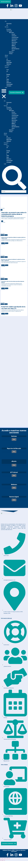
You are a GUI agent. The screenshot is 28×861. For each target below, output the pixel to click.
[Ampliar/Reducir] (1, 858)
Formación (6, 142)
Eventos (6, 67)
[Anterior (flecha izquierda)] (1, 860)
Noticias (6, 26)
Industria (14, 47)
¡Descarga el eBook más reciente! (9, 321)
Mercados (11, 32)
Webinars (9, 141)
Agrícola (14, 44)
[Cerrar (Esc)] (9, 858)
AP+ (6, 21)
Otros (13, 50)
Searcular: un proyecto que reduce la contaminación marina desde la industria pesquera (13, 214)
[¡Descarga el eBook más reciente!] (2, 319)
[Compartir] (6, 858)
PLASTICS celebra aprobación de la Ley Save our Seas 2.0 (13, 307)
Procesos (9, 29)
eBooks (5, 133)
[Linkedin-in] (11, 5)
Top (1, 209)
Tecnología (9, 31)
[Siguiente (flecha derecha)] (4, 860)
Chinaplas (9, 86)
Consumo (14, 35)
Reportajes (9, 62)
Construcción (15, 37)
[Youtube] (20, 5)
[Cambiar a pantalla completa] (4, 858)
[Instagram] (16, 5)
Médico (13, 45)
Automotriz (14, 39)
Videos (6, 56)
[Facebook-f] (7, 5)
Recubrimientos (15, 48)
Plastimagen (10, 84)
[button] (3, 93)
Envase (13, 34)
